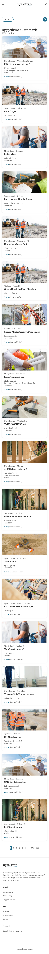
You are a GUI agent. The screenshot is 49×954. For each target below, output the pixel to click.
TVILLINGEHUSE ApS (15, 424)
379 (32, 848)
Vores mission (8, 892)
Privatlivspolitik (8, 915)
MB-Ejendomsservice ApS (17, 64)
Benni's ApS (10, 111)
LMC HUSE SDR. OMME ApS (18, 606)
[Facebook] (5, 938)
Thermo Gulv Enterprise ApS (19, 694)
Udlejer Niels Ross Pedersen (18, 516)
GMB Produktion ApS (15, 782)
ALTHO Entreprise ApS (15, 469)
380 (37, 848)
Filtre (7, 19)
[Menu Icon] (3, 4)
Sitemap (6, 919)
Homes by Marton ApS (15, 244)
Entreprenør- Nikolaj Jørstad (18, 199)
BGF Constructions (13, 827)
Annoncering (7, 896)
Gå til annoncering (15, 931)
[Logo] (24, 4)
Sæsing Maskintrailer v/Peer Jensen (22, 332)
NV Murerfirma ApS (14, 649)
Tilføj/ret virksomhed (10, 900)
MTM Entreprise (12, 737)
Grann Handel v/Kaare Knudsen (20, 289)
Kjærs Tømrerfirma (14, 377)
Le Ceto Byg (10, 154)
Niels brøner (10, 561)
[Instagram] (10, 938)
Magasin (6, 911)
